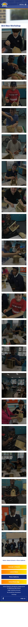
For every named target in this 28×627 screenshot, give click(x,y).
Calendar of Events (14, 567)
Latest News (14, 572)
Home (4, 560)
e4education (21, 586)
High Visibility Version (14, 590)
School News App (14, 582)
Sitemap (14, 594)
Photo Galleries (21, 560)
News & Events (11, 560)
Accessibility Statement (14, 592)
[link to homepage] (5, 4)
